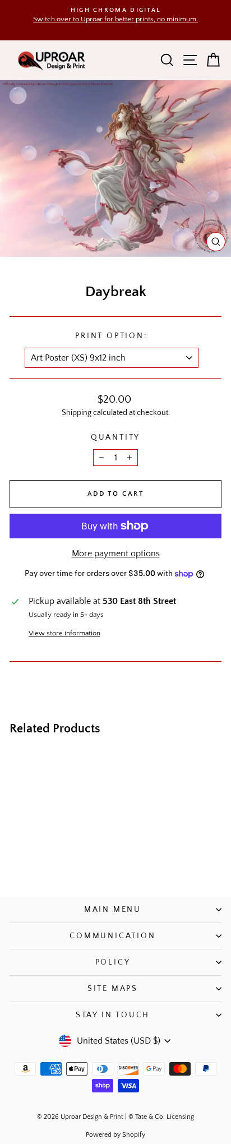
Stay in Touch (113, 1015)
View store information (64, 633)
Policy (113, 962)
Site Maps (112, 988)
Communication (112, 935)
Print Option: (111, 335)
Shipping (76, 412)
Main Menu (112, 909)
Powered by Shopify (115, 1134)
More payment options (116, 553)
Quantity (115, 437)
